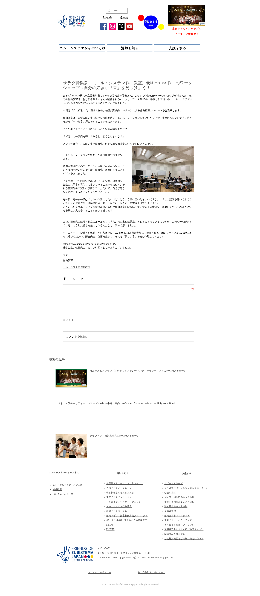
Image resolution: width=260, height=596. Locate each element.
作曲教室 (68, 260)
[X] (121, 26)
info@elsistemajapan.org (160, 557)
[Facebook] (103, 26)
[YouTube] (129, 26)
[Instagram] (112, 26)
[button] (82, 48)
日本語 (124, 17)
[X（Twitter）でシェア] (73, 278)
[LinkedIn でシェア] (82, 278)
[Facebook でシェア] (64, 278)
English (107, 17)
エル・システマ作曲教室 (76, 267)
